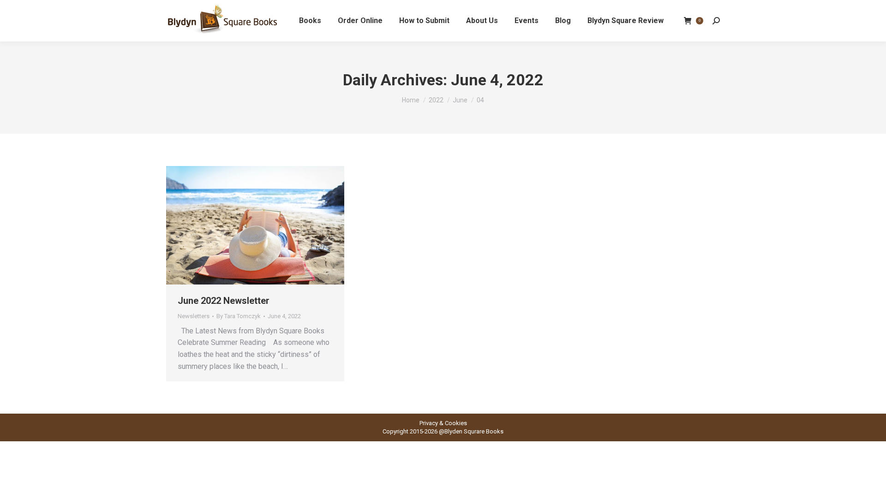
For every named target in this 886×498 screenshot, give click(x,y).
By (238, 316)
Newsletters (194, 316)
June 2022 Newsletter (223, 300)
